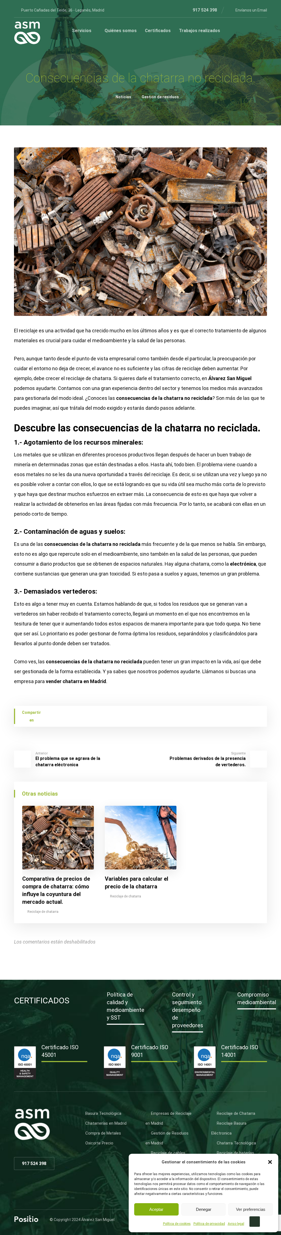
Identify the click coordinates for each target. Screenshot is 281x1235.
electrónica (243, 564)
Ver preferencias (250, 1209)
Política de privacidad (209, 1224)
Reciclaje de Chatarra (236, 1113)
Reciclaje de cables (168, 1152)
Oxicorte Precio (99, 1143)
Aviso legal (236, 1224)
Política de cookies (177, 1224)
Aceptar (156, 1209)
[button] (270, 1162)
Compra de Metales (103, 1133)
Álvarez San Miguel (230, 378)
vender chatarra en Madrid (76, 681)
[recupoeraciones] (27, 33)
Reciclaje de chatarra (42, 912)
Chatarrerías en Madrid (106, 1123)
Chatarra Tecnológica (236, 1143)
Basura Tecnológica (103, 1113)
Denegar (203, 1209)
